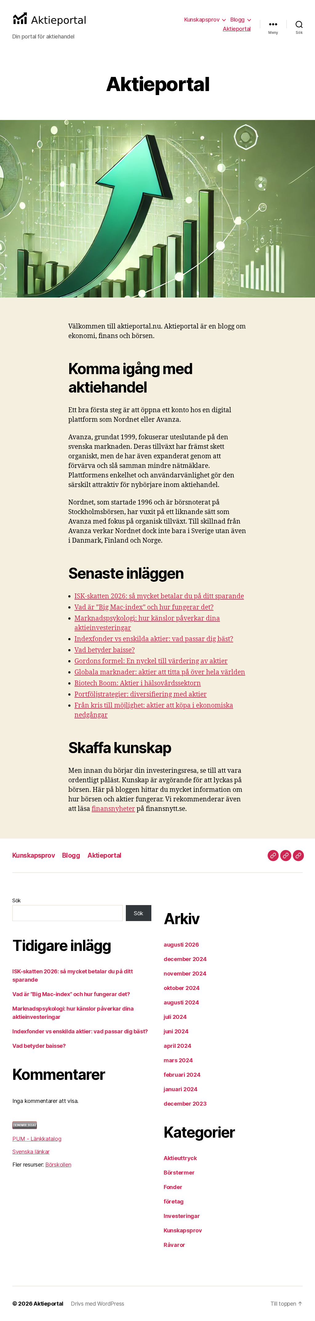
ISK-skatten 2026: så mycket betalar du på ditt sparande (159, 596)
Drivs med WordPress (97, 1303)
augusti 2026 (181, 944)
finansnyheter (113, 809)
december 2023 (185, 1103)
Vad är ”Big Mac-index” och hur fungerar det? (143, 607)
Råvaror (174, 1245)
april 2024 (177, 1046)
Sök (16, 900)
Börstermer (179, 1172)
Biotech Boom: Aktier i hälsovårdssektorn (137, 683)
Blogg (237, 19)
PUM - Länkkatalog (36, 1138)
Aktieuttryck (180, 1158)
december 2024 (185, 959)
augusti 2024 (181, 1002)
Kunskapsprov (201, 19)
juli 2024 (175, 1017)
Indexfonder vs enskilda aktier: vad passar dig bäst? (153, 639)
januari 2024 (180, 1089)
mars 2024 (178, 1060)
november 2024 (185, 973)
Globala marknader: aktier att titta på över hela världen (159, 672)
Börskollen (58, 1164)
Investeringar (182, 1216)
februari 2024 (182, 1075)
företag (174, 1201)
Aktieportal (237, 29)
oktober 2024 (182, 988)
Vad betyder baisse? (104, 650)
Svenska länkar (31, 1151)
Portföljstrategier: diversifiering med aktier (140, 694)
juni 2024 (176, 1031)
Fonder (173, 1187)
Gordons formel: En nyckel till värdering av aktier (151, 661)
